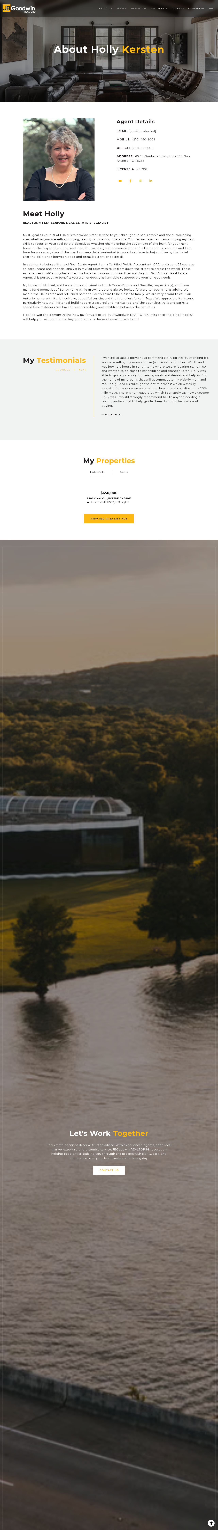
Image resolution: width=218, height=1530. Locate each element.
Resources (139, 8)
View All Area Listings (109, 518)
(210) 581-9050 (143, 148)
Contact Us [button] (109, 1170)
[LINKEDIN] (150, 181)
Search (121, 8)
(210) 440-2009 (143, 139)
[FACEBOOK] (130, 181)
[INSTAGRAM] (140, 181)
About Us (105, 8)
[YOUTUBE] (120, 181)
